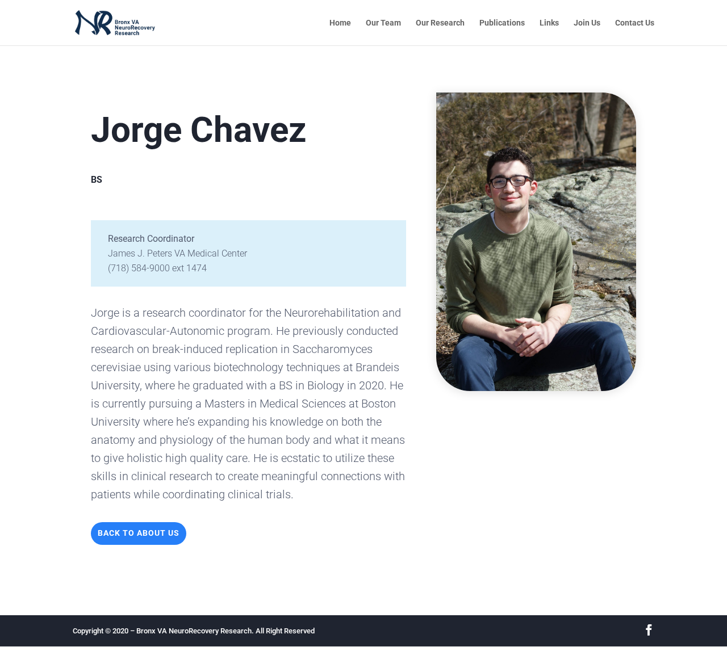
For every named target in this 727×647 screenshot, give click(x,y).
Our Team (383, 23)
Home (340, 23)
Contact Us (634, 23)
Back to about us (138, 532)
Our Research (440, 23)
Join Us (587, 23)
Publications (502, 23)
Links (549, 23)
